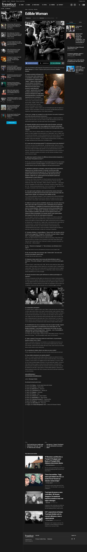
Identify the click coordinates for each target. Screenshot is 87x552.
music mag (30, 9)
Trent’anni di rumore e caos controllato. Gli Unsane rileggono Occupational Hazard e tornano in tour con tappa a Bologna (54, 496)
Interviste (35, 9)
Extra (45, 4)
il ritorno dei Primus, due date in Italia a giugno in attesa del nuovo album (80, 69)
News (28, 4)
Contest (61, 4)
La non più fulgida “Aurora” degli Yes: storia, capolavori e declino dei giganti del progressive (14, 43)
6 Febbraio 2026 (54, 502)
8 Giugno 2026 (59, 465)
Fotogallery (4, 1)
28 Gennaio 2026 (57, 520)
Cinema (53, 4)
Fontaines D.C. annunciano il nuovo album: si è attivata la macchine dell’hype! (14, 76)
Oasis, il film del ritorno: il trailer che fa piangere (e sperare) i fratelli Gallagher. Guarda (13, 50)
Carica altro (11, 122)
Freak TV (8, 1)
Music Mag (36, 4)
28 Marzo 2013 (35, 18)
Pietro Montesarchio (50, 465)
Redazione (13, 1)
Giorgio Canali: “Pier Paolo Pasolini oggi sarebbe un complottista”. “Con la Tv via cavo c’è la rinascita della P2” (80, 38)
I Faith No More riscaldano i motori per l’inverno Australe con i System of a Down (14, 99)
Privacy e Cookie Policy (20, 1)
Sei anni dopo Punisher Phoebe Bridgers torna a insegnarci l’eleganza (13, 115)
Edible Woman (5, 18)
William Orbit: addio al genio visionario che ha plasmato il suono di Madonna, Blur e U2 (13, 91)
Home (22, 4)
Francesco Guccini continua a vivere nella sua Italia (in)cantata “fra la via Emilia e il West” (14, 84)
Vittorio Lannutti (49, 520)
